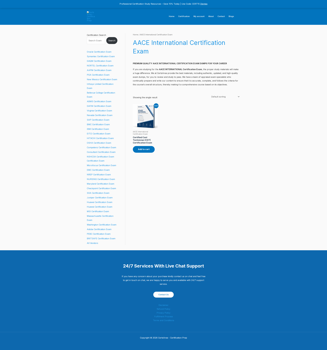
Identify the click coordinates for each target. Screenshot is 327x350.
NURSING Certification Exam (101, 179)
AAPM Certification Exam (99, 70)
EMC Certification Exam (98, 170)
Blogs (231, 16)
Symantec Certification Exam (101, 56)
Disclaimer (163, 305)
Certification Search (96, 35)
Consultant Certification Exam (101, 152)
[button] (239, 16)
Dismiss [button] (203, 4)
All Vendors (92, 243)
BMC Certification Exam (98, 124)
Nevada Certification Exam (99, 115)
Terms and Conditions (163, 320)
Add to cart (144, 149)
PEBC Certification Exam (98, 234)
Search (111, 40)
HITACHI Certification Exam (100, 138)
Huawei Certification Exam (99, 202)
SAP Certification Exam (98, 120)
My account (199, 16)
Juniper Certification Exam (100, 197)
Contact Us (163, 294)
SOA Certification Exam (98, 193)
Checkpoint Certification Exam (101, 188)
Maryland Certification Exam (100, 183)
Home (171, 16)
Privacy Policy (163, 313)
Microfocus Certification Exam (101, 165)
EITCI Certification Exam (98, 133)
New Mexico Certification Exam (102, 79)
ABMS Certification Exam (99, 101)
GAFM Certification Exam (99, 106)
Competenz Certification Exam (101, 147)
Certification (184, 16)
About (211, 16)
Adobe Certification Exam (99, 229)
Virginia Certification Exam (99, 110)
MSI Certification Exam (98, 211)
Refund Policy (163, 309)
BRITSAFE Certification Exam (101, 238)
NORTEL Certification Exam (100, 65)
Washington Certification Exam (101, 224)
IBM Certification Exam (98, 129)
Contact (221, 16)
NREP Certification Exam (99, 174)
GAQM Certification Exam (99, 61)
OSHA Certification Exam (99, 143)
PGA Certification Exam (98, 75)
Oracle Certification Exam (99, 52)
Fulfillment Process (163, 316)
